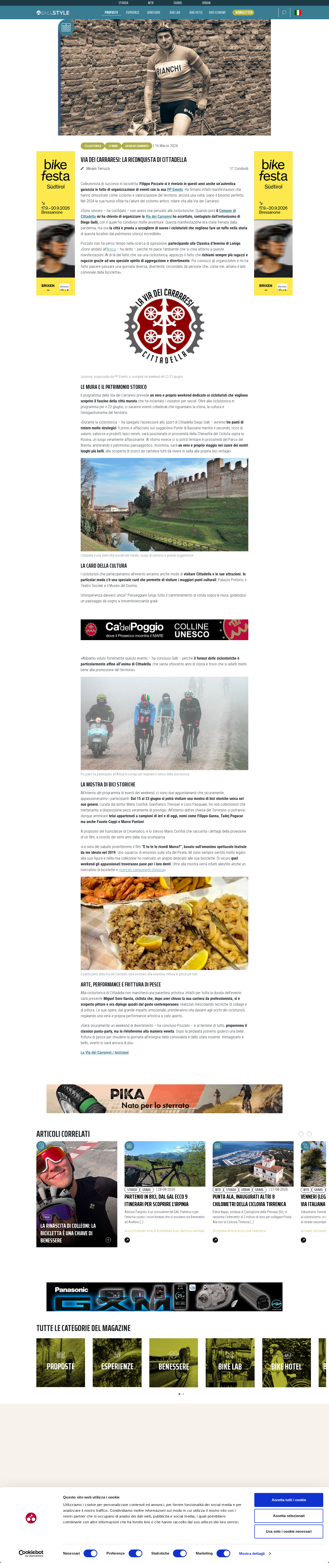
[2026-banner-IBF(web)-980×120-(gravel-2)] (164, 1098)
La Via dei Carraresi (136, 145)
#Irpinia (198, 1231)
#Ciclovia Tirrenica (251, 1231)
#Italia (151, 1231)
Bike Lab (175, 12)
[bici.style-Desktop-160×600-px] (55, 223)
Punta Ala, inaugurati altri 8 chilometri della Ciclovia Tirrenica (249, 1200)
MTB (218, 1190)
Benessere (153, 12)
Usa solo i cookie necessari (289, 1531)
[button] (284, 12)
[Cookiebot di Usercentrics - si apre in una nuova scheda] (31, 1553)
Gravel (146, 1190)
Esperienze (132, 12)
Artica (111, 249)
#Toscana (220, 1231)
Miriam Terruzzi (98, 168)
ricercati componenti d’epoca (141, 870)
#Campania (164, 1231)
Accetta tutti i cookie (289, 1500)
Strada (113, 145)
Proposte (111, 12)
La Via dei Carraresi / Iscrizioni (105, 1052)
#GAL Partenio (183, 1231)
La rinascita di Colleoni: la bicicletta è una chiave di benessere (68, 1233)
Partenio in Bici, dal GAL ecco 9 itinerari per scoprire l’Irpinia (157, 1200)
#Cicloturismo (135, 1231)
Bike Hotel (196, 12)
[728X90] (164, 629)
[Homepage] (52, 12)
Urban (245, 1190)
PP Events (175, 189)
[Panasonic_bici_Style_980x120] (164, 1296)
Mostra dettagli (252, 1553)
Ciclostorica (93, 145)
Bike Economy (217, 12)
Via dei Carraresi (159, 216)
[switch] (135, 1553)
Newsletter (244, 12)
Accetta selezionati (289, 1516)
